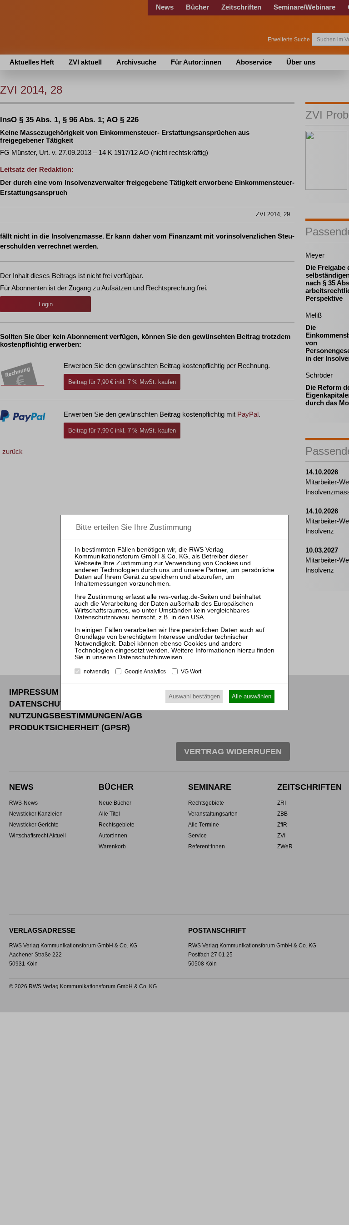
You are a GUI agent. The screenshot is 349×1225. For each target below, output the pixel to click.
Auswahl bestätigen (194, 696)
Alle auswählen (251, 696)
